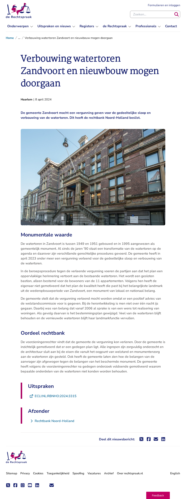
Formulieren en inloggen (164, 5)
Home (10, 38)
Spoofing (78, 473)
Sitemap (11, 473)
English (175, 473)
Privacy (25, 473)
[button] (158, 495)
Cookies (38, 473)
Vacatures (94, 473)
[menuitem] (20, 26)
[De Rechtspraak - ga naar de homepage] (19, 11)
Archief (109, 473)
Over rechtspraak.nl (130, 473)
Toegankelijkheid (58, 473)
